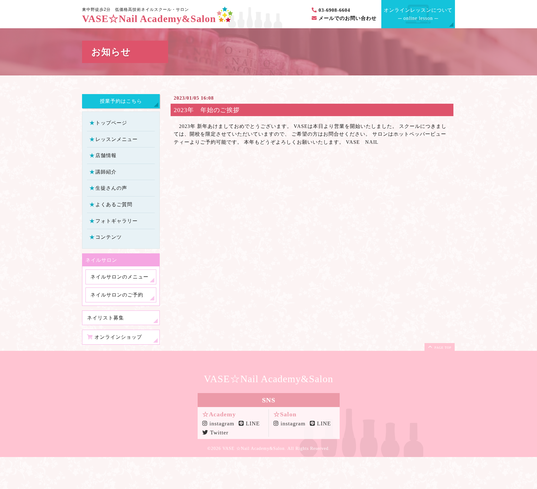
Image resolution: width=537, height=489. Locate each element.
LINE (252, 423)
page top (442, 347)
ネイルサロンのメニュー (119, 276)
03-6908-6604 (333, 10)
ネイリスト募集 (105, 317)
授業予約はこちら (121, 101)
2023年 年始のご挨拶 (207, 109)
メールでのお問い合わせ (347, 18)
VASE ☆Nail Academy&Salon (254, 448)
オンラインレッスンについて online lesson (418, 14)
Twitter (218, 432)
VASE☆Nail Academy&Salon (149, 18)
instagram (220, 423)
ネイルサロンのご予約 (116, 294)
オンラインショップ (117, 337)
